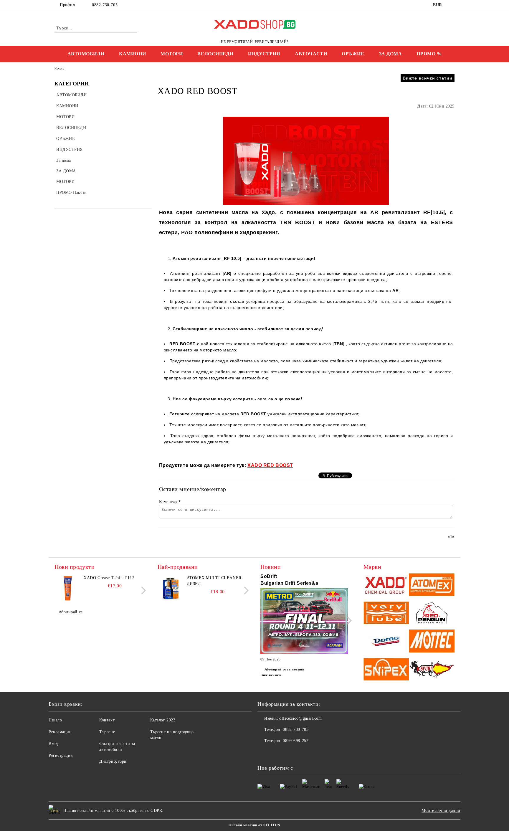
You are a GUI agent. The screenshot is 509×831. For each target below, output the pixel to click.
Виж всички (271, 675)
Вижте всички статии (427, 78)
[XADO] (386, 585)
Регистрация (60, 755)
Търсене (107, 732)
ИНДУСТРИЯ (264, 53)
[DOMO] (386, 642)
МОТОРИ (172, 53)
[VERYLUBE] (386, 614)
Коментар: (170, 502)
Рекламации (60, 732)
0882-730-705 (105, 5)
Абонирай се (71, 612)
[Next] (142, 590)
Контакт (107, 720)
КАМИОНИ (132, 53)
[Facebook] (451, 5)
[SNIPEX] (386, 670)
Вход (53, 743)
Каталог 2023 (163, 720)
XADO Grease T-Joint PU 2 (109, 578)
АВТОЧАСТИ (311, 53)
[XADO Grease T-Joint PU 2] (67, 588)
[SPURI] (432, 670)
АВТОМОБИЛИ (86, 53)
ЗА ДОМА (390, 53)
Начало (59, 68)
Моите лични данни (441, 810)
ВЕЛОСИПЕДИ (215, 53)
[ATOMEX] (432, 585)
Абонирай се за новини (284, 669)
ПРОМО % (429, 53)
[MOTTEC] (432, 642)
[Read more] (304, 622)
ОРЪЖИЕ (353, 53)
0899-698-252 (295, 741)
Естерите (179, 414)
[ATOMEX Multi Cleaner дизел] (171, 588)
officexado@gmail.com (300, 718)
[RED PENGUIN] (432, 614)
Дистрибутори (113, 761)
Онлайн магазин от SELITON (254, 825)
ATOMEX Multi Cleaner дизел (214, 581)
